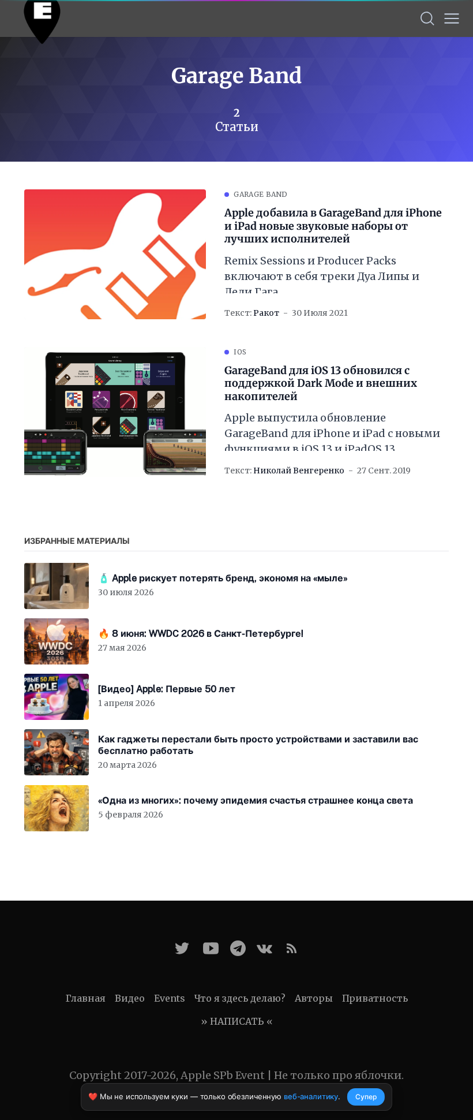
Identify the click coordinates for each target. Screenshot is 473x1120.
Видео (130, 998)
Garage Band (260, 194)
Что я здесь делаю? (240, 998)
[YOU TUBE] (211, 948)
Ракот (266, 313)
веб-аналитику (311, 1096)
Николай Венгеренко (298, 470)
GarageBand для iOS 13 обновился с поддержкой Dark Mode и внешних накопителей (320, 383)
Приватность (375, 998)
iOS (240, 352)
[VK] (264, 948)
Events (169, 998)
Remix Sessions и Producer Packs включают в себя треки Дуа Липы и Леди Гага (321, 276)
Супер (366, 1096)
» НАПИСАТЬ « (237, 1021)
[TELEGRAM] (238, 948)
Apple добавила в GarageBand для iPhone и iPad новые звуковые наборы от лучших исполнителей (333, 226)
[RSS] (291, 948)
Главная (86, 998)
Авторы (314, 998)
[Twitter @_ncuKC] (182, 948)
